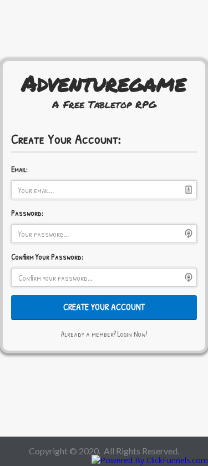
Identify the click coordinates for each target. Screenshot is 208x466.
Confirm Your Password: (47, 256)
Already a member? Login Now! (104, 333)
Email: (19, 169)
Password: (27, 212)
